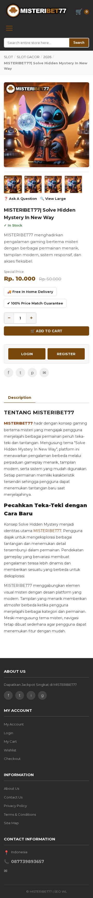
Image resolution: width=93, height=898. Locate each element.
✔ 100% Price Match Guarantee (35, 303)
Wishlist (10, 750)
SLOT (8, 57)
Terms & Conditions (20, 814)
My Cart (10, 741)
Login (8, 733)
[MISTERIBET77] (37, 11)
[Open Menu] (9, 28)
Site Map (11, 823)
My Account (14, 724)
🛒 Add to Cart (46, 331)
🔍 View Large (53, 198)
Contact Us (13, 797)
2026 (47, 57)
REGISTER (66, 354)
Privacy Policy (15, 806)
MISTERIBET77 (18, 423)
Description (19, 397)
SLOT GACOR (28, 57)
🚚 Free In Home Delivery (30, 292)
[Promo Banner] (46, 124)
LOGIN (27, 354)
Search (78, 42)
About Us (11, 788)
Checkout (12, 759)
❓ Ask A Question (20, 198)
